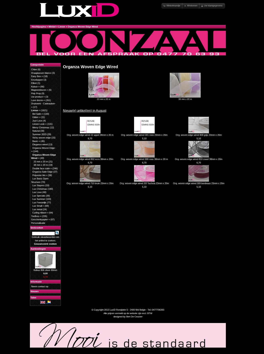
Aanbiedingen (38, 249)
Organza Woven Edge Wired (83, 26)
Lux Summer (38, 199)
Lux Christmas (39, 189)
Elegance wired (40, 144)
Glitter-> (36, 117)
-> (35, 110)
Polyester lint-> (39, 175)
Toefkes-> (36, 216)
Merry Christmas (40, 127)
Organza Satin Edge (42, 171)
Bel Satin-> (37, 114)
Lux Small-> (38, 206)
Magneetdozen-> (39, 90)
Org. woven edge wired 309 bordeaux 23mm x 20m (198, 183)
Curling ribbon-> (40, 212)
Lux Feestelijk (39, 202)
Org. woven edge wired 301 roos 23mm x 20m (144, 135)
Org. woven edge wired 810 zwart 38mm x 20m (198, 159)
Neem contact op (39, 286)
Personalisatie (38, 223)
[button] (172, 5)
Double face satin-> (42, 168)
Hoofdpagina (39, 26)
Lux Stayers (38, 185)
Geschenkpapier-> (40, 219)
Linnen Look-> (39, 124)
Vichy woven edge (41, 137)
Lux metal (37, 209)
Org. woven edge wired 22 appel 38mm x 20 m (90, 135)
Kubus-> (35, 86)
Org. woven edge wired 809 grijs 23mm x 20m (199, 135)
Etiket (34, 83)
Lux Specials (38, 195)
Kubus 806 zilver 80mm (45, 270)
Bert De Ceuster (134, 316)
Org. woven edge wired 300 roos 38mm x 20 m (144, 159)
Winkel (52, 26)
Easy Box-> (37, 76)
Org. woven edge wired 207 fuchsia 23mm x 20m (144, 183)
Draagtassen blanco (41, 73)
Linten (61, 26)
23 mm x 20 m (103, 99)
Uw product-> (38, 96)
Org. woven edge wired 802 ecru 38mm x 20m (90, 159)
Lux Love (37, 192)
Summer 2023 (39, 134)
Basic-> (36, 141)
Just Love (37, 120)
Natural (36, 131)
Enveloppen (37, 80)
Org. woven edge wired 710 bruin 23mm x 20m (90, 183)
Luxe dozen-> (38, 100)
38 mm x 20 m (185, 99)
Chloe (34, 69)
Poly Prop (36, 93)
